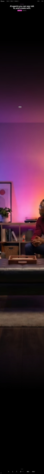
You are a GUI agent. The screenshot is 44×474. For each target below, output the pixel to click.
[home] (2, 1)
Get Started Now (19, 10)
